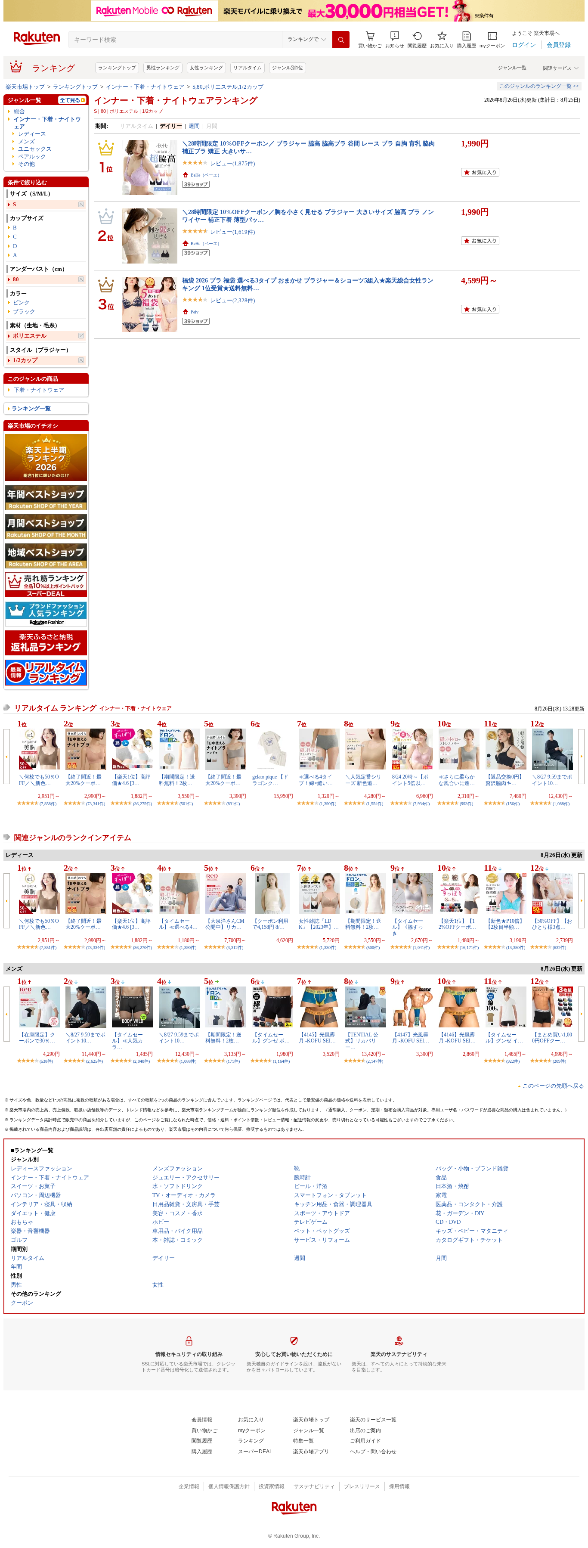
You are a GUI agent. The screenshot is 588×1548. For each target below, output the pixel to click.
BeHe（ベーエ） (206, 175)
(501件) (186, 803)
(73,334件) (95, 947)
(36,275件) (142, 803)
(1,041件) (421, 947)
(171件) (233, 1061)
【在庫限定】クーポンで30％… (37, 1038)
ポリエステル (29, 335)
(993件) (466, 803)
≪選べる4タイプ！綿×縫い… (316, 780)
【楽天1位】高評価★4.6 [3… (131, 780)
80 (16, 279)
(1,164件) (281, 1061)
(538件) (46, 1061)
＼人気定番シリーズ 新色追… (363, 780)
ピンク (21, 302)
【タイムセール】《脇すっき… (407, 927)
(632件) (559, 947)
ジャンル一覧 (512, 67)
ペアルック (32, 156)
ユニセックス (35, 149)
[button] (394, 40)
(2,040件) (141, 1061)
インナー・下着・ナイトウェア (145, 87)
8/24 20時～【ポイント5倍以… (410, 780)
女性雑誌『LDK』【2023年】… (319, 924)
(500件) (373, 947)
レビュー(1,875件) (232, 163)
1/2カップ (25, 360)
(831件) (233, 803)
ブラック (24, 311)
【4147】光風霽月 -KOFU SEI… (410, 1038)
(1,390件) (327, 803)
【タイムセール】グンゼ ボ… (271, 1038)
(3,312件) (234, 947)
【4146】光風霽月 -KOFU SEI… (457, 1038)
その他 (26, 164)
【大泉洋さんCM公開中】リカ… (224, 924)
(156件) (513, 803)
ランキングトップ (117, 67)
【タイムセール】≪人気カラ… (127, 1041)
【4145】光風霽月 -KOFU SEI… (317, 1038)
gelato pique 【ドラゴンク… (270, 780)
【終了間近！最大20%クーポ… (83, 780)
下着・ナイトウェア (39, 390)
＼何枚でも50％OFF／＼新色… (39, 780)
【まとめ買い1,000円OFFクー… (552, 1038)
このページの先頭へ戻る (553, 1086)
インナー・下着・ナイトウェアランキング (175, 100)
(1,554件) (374, 803)
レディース (32, 133)
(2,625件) (94, 1061)
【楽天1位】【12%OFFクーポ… (457, 924)
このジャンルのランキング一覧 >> (539, 86)
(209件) (559, 1061)
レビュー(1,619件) (232, 232)
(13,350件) (515, 947)
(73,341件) (95, 803)
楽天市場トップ (25, 87)
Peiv (194, 312)
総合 (19, 111)
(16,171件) (469, 947)
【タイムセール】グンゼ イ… (504, 1038)
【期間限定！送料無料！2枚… (177, 780)
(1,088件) (561, 803)
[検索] (341, 39)
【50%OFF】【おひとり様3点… (552, 924)
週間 (194, 126)
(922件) (513, 1061)
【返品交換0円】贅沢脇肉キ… (505, 780)
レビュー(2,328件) (232, 300)
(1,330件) (327, 947)
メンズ (26, 141)
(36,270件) (142, 947)
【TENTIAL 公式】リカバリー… (361, 1041)
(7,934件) (421, 803)
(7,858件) (48, 803)
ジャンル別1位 (287, 67)
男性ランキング (162, 67)
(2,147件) (374, 1061)
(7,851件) (48, 947)
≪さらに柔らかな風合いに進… (457, 780)
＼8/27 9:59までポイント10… (552, 780)
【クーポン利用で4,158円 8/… (270, 924)
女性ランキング (206, 67)
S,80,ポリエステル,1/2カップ (227, 87)
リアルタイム (247, 67)
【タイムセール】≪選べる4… (178, 924)
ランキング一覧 (31, 408)
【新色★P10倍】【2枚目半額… (505, 924)
